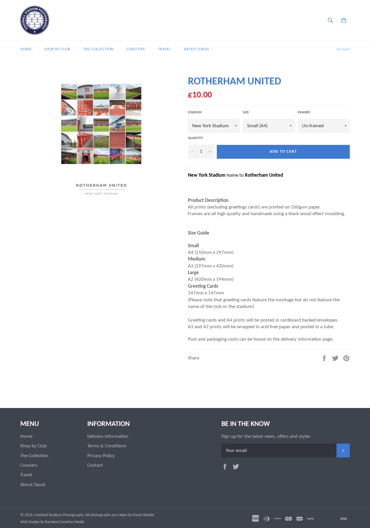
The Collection (98, 49)
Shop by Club (57, 49)
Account (343, 49)
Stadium (194, 112)
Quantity (195, 138)
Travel (164, 49)
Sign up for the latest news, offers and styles (265, 436)
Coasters (135, 49)
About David (197, 49)
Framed (304, 112)
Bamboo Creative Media (64, 522)
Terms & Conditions (106, 446)
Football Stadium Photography (59, 515)
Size (246, 112)
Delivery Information (107, 436)
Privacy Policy (101, 455)
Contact (95, 465)
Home (26, 49)
